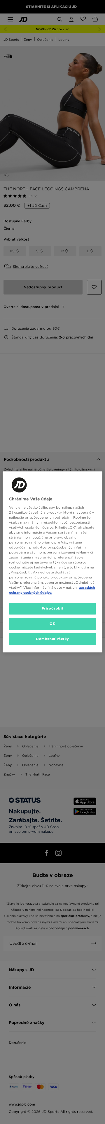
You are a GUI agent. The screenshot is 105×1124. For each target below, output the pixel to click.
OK (52, 624)
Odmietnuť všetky (52, 639)
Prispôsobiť (52, 608)
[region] (52, 561)
